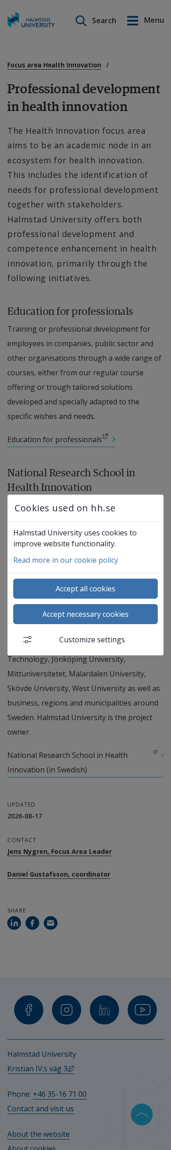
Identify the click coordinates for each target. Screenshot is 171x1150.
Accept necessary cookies (85, 614)
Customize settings (92, 640)
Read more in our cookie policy (65, 560)
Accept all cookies (85, 589)
